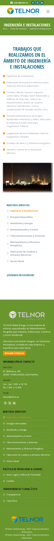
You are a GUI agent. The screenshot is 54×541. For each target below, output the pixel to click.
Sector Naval (17, 261)
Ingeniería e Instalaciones (24, 210)
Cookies (10, 481)
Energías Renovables (21, 217)
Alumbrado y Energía (21, 223)
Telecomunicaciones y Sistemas (27, 235)
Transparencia (13, 494)
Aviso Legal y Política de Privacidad (23, 474)
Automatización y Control (24, 229)
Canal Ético (11, 500)
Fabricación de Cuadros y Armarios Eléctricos (23, 253)
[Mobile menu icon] (48, 11)
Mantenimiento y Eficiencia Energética (25, 244)
